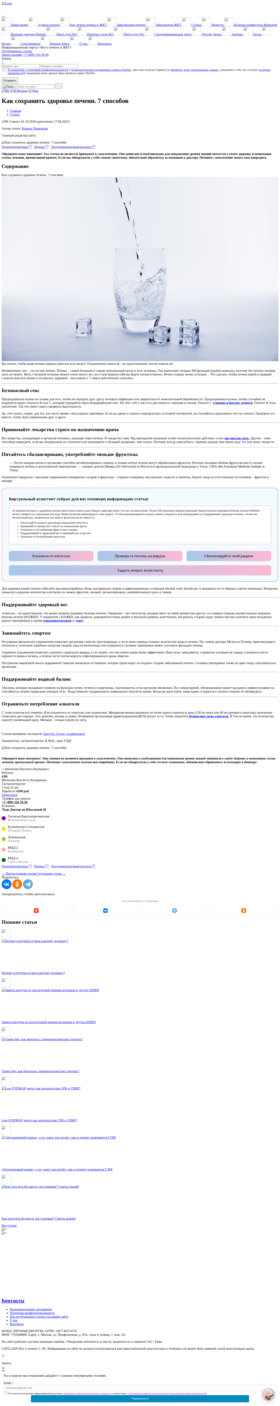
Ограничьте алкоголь (51, 556)
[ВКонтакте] (6, 884)
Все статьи (9, 1225)
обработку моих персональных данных (195, 69)
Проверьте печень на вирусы (140, 556)
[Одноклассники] (17, 884)
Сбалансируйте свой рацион (228, 556)
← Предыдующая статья (19, 873)
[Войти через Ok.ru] (244, 910)
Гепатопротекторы (17, 147)
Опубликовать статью (17, 51)
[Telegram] (28, 884)
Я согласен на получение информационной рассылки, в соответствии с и (107, 1393)
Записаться (9, 795)
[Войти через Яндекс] (36, 910)
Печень (41, 147)
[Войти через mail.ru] (174, 910)
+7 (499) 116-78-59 (36, 55)
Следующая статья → (51, 873)
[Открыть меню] (3, 16)
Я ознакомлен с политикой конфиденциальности (38, 69)
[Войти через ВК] (105, 910)
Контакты (13, 1300)
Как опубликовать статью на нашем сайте (39, 1316)
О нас (14, 1320)
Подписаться (140, 1398)
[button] (268, 1394)
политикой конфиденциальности (147, 1393)
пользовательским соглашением (188, 1393)
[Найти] (58, 86)
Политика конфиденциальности (32, 1313)
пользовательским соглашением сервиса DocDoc (101, 69)
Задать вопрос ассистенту (140, 570)
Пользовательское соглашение (31, 1309)
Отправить (9, 80)
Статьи (15, 114)
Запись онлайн (12, 55)
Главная (15, 111)
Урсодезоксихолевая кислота (73, 147)
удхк (79, 620)
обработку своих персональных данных (86, 1393)
